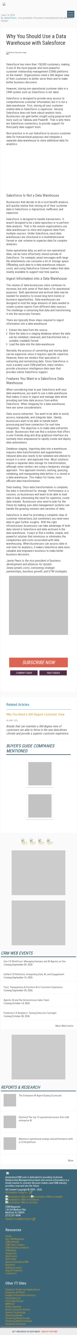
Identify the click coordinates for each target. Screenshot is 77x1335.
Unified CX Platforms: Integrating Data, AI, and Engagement (34, 974)
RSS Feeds (10, 1259)
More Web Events (64, 1025)
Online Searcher (13, 1306)
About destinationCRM (16, 1261)
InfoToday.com (13, 1298)
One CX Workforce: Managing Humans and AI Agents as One (35, 961)
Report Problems (14, 1270)
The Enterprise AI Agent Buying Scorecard (40, 1095)
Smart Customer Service (17, 1309)
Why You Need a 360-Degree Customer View (35, 714)
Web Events (11, 1256)
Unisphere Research (15, 1323)
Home (8, 1236)
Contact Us (11, 1273)
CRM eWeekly (12, 1241)
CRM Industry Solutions (17, 1247)
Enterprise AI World (15, 1292)
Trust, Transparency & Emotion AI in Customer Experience (33, 987)
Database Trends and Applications (22, 1289)
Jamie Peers (10, 17)
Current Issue (24, 672)
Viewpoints (11, 1253)
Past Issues (53, 672)
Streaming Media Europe (17, 1318)
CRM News (10, 1250)
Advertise (10, 1264)
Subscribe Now (38, 662)
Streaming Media (13, 1315)
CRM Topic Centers (15, 1244)
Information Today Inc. (17, 1192)
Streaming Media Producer (18, 1321)
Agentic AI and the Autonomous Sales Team (26, 1000)
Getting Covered (13, 1267)
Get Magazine (14, 1239)
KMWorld (9, 1303)
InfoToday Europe (14, 1301)
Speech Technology (15, 1312)
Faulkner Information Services (20, 1295)
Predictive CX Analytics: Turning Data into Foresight (30, 1013)
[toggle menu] (70, 14)
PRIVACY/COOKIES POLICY (18, 1219)
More (70, 1160)
